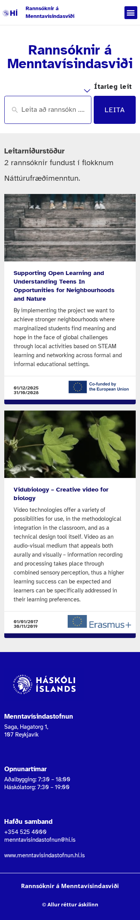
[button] (130, 12)
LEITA (115, 110)
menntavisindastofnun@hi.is (39, 839)
